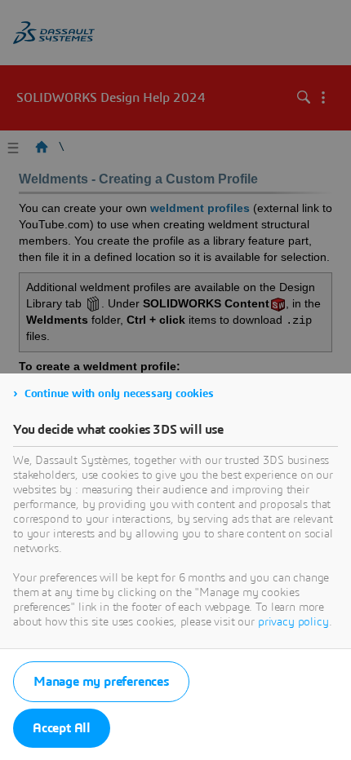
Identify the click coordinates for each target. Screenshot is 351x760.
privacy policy (293, 622)
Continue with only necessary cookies (119, 394)
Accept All (62, 728)
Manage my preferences (101, 681)
